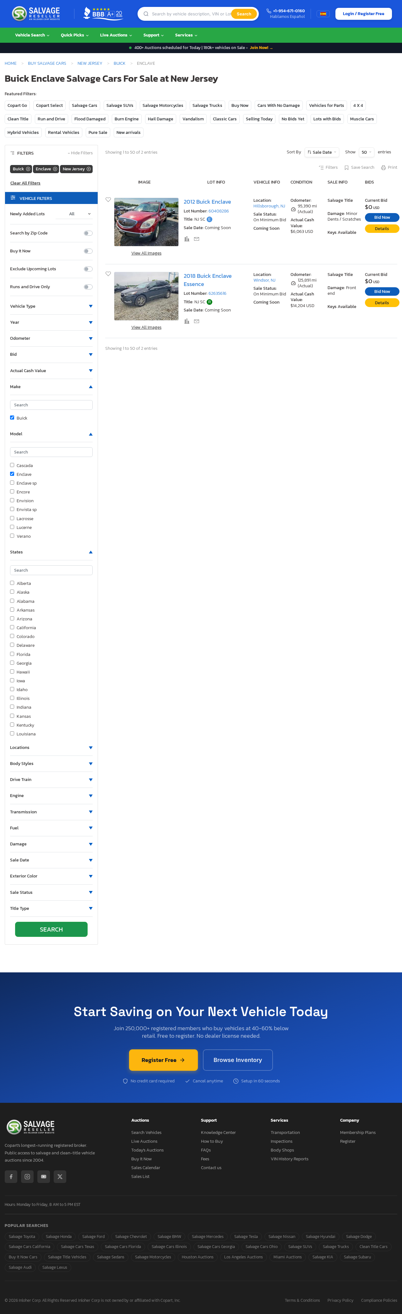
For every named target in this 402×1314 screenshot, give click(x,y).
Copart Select (49, 105)
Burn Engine (127, 119)
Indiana (24, 707)
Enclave (24, 474)
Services (184, 35)
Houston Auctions (198, 1257)
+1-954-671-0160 (289, 11)
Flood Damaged (90, 119)
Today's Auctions (147, 1150)
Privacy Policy (341, 1300)
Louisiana (26, 734)
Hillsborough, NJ (269, 206)
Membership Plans (358, 1132)
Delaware (26, 645)
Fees (205, 1159)
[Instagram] (27, 1176)
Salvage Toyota (22, 1237)
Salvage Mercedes (208, 1237)
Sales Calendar (145, 1167)
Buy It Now (20, 251)
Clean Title (18, 119)
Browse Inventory (238, 1060)
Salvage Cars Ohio (262, 1247)
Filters (332, 167)
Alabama (26, 601)
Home (11, 63)
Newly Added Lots (27, 214)
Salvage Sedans (110, 1257)
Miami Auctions (288, 1257)
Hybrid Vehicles (23, 132)
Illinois (23, 698)
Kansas (24, 716)
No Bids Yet (293, 119)
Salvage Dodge (359, 1237)
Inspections (281, 1141)
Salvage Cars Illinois (169, 1247)
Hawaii (23, 672)
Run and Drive (51, 119)
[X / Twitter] (60, 1176)
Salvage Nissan (282, 1237)
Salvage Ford (93, 1237)
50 (365, 152)
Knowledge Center (218, 1132)
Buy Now (239, 105)
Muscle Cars (362, 119)
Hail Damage (160, 119)
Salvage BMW (169, 1237)
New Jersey (90, 63)
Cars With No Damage (279, 105)
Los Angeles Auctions (243, 1257)
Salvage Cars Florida (123, 1247)
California (26, 628)
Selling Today (259, 119)
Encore (23, 492)
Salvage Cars (84, 105)
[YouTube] (43, 1176)
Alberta (24, 583)
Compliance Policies (379, 1300)
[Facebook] (11, 1176)
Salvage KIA (322, 1257)
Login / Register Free (363, 13)
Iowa (21, 681)
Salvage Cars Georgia (216, 1247)
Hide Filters (80, 153)
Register (348, 1141)
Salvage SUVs (119, 105)
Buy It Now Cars (23, 1257)
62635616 (217, 293)
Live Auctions (114, 35)
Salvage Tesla (246, 1237)
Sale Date (322, 152)
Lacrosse (25, 519)
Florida (23, 654)
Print (392, 167)
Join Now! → (261, 48)
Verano (24, 536)
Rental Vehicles (63, 132)
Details (382, 228)
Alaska (23, 592)
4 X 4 (358, 105)
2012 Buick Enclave (207, 202)
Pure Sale (98, 132)
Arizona (24, 619)
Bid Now (382, 217)
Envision (25, 501)
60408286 (219, 211)
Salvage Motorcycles (163, 105)
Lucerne (24, 528)
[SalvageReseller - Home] (37, 13)
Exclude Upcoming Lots (33, 269)
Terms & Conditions (302, 1300)
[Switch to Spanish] (323, 13)
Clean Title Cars (374, 1247)
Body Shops (282, 1150)
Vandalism (193, 119)
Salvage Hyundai (320, 1237)
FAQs (206, 1150)
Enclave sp (27, 483)
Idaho (22, 690)
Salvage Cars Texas (77, 1247)
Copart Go (17, 105)
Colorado (26, 637)
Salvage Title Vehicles (67, 1257)
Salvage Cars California (29, 1247)
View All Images (146, 253)
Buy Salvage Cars (47, 63)
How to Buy (212, 1141)
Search (244, 13)
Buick (120, 63)
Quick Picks (73, 35)
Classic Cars (225, 119)
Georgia (24, 663)
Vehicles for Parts (326, 105)
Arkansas (26, 610)
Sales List (140, 1176)
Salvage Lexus (54, 1267)
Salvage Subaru (357, 1257)
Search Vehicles (146, 1132)
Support (152, 35)
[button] (51, 306)
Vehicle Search (30, 35)
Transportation (285, 1132)
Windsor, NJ (264, 280)
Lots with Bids (327, 119)
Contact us (211, 1167)
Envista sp (27, 510)
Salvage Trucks (207, 105)
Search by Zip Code (29, 233)
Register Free (159, 1060)
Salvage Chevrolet (131, 1237)
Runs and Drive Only (30, 287)
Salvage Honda (59, 1237)
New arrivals (129, 132)
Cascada (25, 466)
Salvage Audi (20, 1267)
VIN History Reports (289, 1159)
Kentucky (25, 725)
